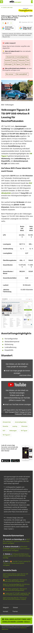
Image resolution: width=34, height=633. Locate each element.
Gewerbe (7, 60)
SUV (28, 60)
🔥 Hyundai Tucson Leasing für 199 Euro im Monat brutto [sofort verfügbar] (16, 563)
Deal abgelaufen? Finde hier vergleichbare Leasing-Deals (16, 620)
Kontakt (5, 611)
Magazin (6, 607)
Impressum (23, 627)
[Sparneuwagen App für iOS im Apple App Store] (5, 461)
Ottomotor (22, 60)
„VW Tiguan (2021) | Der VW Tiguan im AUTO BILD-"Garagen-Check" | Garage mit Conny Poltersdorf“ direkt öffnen (17, 412)
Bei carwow (10, 74)
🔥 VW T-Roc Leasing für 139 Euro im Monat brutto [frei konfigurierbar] (15, 580)
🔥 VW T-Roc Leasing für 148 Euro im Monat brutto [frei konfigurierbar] (15, 589)
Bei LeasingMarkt (22, 74)
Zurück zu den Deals (8, 7)
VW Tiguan (17, 64)
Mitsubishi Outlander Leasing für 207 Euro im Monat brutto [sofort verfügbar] (16, 548)
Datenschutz (5, 629)
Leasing (14, 60)
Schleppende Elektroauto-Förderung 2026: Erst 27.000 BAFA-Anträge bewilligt (17, 556)
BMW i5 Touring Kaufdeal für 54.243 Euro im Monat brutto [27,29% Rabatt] (16, 585)
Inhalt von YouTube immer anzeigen (18, 404)
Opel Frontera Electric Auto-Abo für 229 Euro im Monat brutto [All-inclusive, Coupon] (15, 575)
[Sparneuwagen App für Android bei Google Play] (15, 461)
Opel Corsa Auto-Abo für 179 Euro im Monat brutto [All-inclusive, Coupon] (15, 598)
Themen (15, 611)
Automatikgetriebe (22, 57)
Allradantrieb (10, 57)
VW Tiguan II (25, 64)
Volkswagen (8, 64)
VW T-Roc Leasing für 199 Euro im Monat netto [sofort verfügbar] (16, 541)
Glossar (15, 607)
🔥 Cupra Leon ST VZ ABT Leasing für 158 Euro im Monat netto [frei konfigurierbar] (16, 594)
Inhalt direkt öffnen (25, 375)
